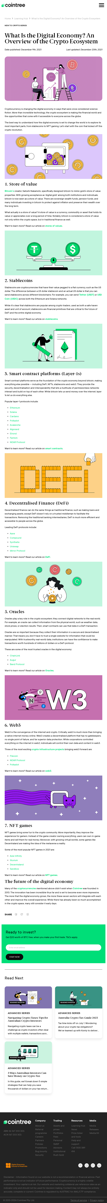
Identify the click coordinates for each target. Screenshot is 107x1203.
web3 (48, 771)
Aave (12, 533)
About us (39, 1125)
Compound (15, 537)
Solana (13, 411)
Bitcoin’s (9, 191)
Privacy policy (97, 1200)
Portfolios (58, 1132)
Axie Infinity (16, 855)
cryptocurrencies (26, 888)
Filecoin (14, 755)
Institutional (59, 1151)
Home (8, 18)
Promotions (41, 1147)
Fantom (13, 437)
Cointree (77, 888)
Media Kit (94, 1132)
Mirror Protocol (17, 550)
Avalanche (15, 424)
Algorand (14, 429)
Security (39, 1154)
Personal (57, 1140)
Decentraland (17, 864)
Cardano (14, 416)
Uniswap (14, 546)
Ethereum (15, 407)
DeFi (47, 557)
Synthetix (14, 542)
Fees (55, 1136)
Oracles (49, 670)
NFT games (51, 875)
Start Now (14, 957)
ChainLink (15, 655)
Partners (39, 1140)
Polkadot (14, 420)
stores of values (53, 226)
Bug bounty (41, 1151)
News (74, 1129)
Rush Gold (58, 1154)
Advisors (57, 1147)
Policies (39, 1143)
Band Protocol (17, 664)
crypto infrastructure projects (48, 749)
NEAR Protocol (17, 442)
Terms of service (78, 1200)
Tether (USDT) (86, 295)
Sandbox (14, 868)
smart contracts (54, 448)
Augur (13, 659)
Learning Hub (21, 18)
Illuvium (14, 860)
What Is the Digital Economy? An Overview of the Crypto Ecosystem (65, 18)
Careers (39, 1136)
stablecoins (51, 319)
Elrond (13, 433)
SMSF (56, 1143)
